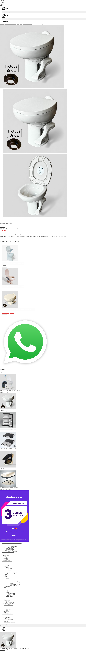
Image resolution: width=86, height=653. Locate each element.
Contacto (3, 9)
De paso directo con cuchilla (27, 24)
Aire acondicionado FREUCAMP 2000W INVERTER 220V (9, 487)
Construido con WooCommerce (5, 625)
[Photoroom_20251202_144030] (35, 217)
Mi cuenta (3, 627)
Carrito (3, 630)
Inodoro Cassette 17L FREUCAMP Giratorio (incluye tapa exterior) (10, 390)
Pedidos (5, 11)
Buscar (3, 628)
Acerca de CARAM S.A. (6, 8)
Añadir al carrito (2, 227)
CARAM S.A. (2, 0)
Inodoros (18, 24)
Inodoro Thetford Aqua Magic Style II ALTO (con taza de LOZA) (10, 409)
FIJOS (21, 24)
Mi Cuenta (3, 17)
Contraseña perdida (7, 12)
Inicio (1, 24)
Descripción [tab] (4, 230)
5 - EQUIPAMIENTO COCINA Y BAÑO (9, 24)
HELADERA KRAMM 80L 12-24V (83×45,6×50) (8, 429)
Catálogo (3, 7)
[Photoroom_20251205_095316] (32, 88)
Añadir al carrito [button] (4, 267)
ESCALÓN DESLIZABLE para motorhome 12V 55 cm (8, 448)
